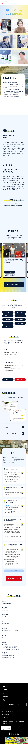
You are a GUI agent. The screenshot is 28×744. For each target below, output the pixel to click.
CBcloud (7, 711)
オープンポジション (8, 506)
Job (4, 693)
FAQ (4, 700)
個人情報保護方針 (20, 721)
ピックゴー (14, 711)
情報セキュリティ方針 (7, 723)
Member (5, 690)
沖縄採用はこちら (14, 704)
